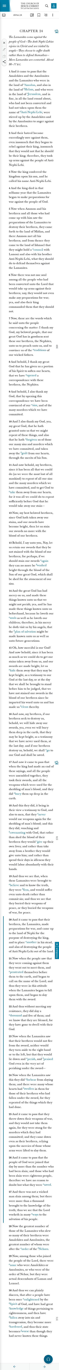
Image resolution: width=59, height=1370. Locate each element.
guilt (25, 453)
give (39, 842)
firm (26, 890)
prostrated (16, 972)
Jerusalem (34, 94)
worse (25, 1331)
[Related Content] (46, 15)
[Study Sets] (32, 15)
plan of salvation (25, 632)
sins (34, 405)
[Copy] (4, 56)
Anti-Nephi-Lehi (31, 112)
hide (13, 670)
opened (31, 376)
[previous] (14, 1366)
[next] (44, 1366)
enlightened (31, 1299)
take (12, 492)
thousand (16, 1016)
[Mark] (4, 50)
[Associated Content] (56, 31)
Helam (29, 90)
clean (24, 707)
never (42, 814)
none (13, 1265)
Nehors (43, 1249)
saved (47, 1185)
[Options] (53, 15)
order (25, 1249)
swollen (29, 1089)
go (48, 750)
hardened (16, 1327)
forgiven (31, 440)
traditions (40, 350)
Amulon (30, 85)
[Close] (4, 43)
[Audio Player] (48, 1359)
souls (13, 618)
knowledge (17, 1309)
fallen (13, 1318)
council (38, 250)
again (44, 561)
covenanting (17, 833)
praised (48, 1059)
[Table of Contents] (3, 15)
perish (31, 1059)
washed (42, 565)
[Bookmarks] (39, 15)
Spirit (13, 1304)
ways (35, 1215)
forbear (31, 1080)
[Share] (4, 62)
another (32, 942)
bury (18, 794)
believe (14, 885)
